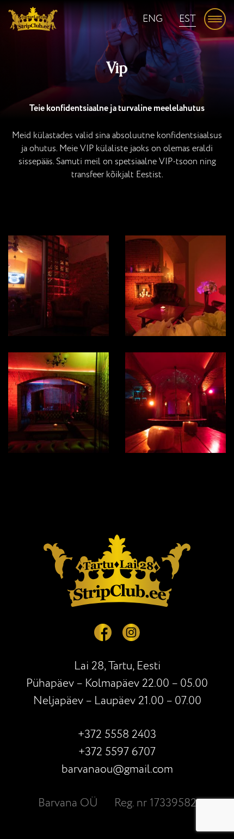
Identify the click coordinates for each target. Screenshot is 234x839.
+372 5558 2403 (117, 734)
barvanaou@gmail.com (117, 769)
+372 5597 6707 (117, 752)
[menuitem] (153, 19)
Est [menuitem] (187, 19)
